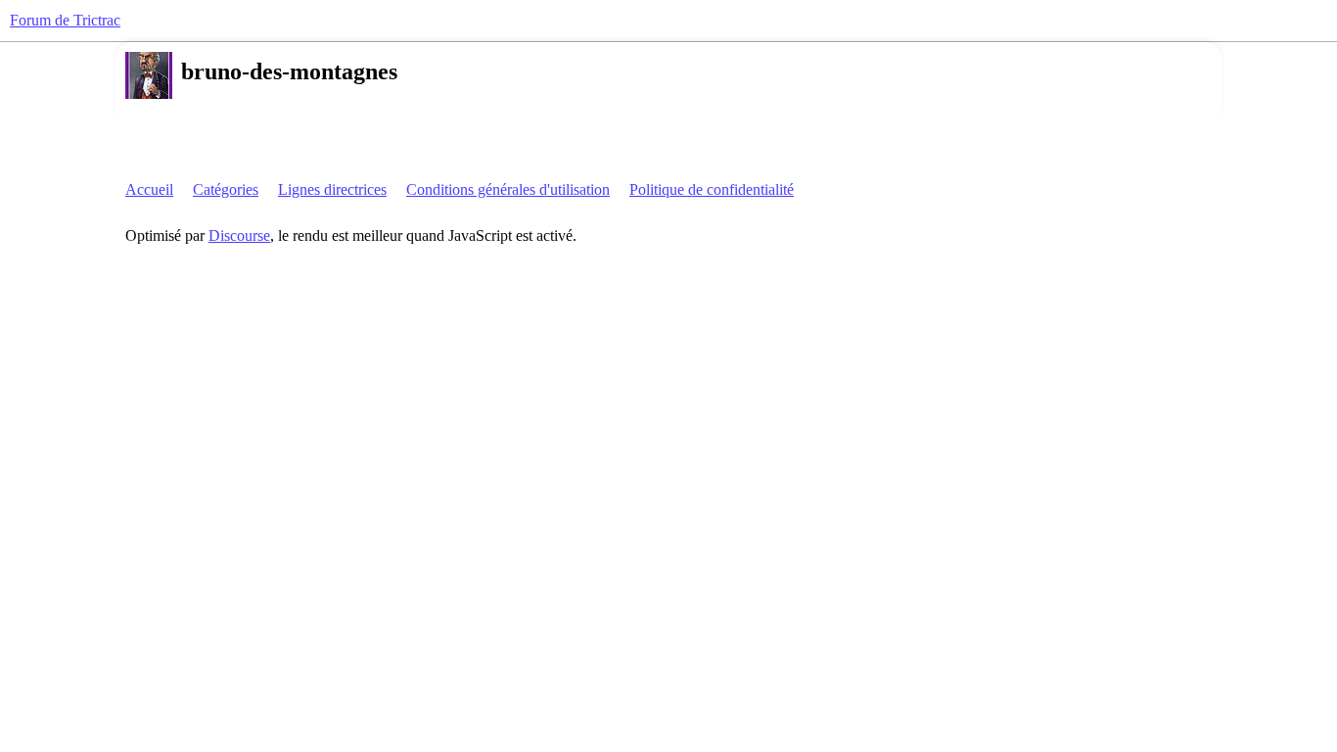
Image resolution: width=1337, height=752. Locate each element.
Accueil (149, 189)
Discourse (239, 235)
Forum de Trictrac (65, 20)
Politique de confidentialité (711, 189)
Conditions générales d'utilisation (508, 189)
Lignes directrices (332, 189)
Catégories (225, 189)
